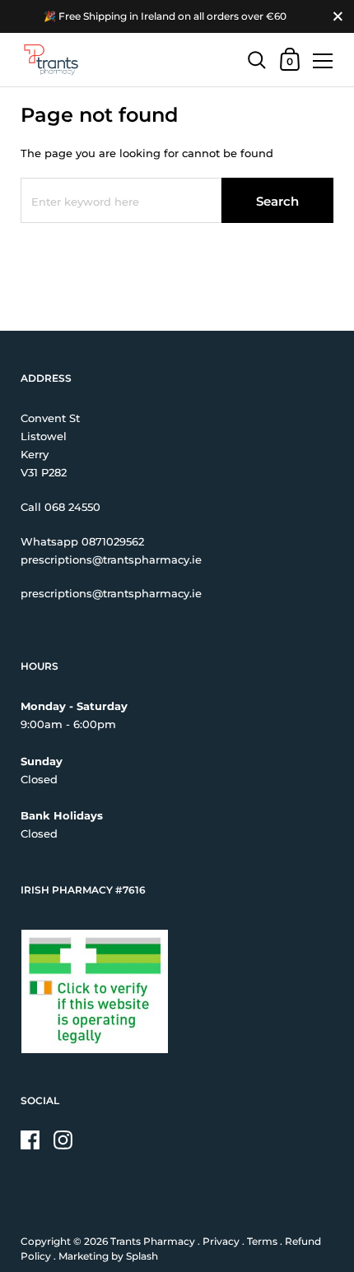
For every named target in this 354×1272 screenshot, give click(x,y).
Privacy (221, 1241)
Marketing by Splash (108, 1256)
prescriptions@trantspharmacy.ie (111, 559)
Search (277, 201)
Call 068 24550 (60, 506)
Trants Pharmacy (152, 1241)
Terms (262, 1241)
